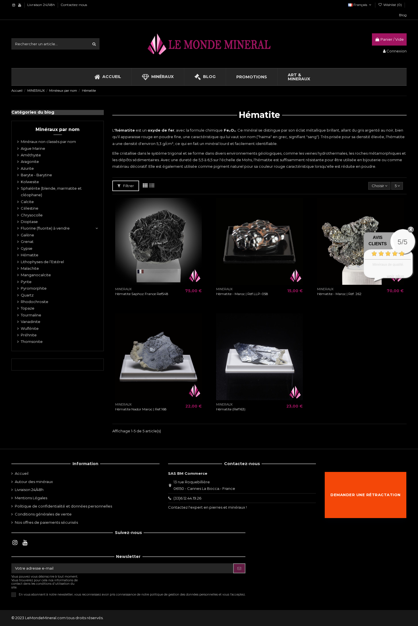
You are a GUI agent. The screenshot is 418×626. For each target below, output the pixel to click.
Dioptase (29, 221)
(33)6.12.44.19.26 (187, 498)
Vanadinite (30, 321)
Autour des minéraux (34, 481)
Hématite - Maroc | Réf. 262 (339, 294)
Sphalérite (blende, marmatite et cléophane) (51, 191)
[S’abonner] (239, 568)
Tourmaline (31, 315)
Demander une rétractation (365, 494)
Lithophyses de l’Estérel (42, 261)
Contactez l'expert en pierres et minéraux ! (207, 507)
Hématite (29, 255)
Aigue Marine (33, 148)
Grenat (27, 241)
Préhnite (29, 335)
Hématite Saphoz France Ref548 (141, 294)
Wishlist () (392, 5)
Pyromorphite (34, 288)
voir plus (395, 276)
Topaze (27, 308)
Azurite (27, 168)
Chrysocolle (32, 215)
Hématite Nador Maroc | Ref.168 (141, 409)
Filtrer (128, 185)
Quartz (27, 295)
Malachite (30, 268)
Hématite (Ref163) (230, 409)
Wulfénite (30, 328)
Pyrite (26, 281)
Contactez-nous (74, 5)
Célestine (29, 208)
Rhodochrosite (34, 301)
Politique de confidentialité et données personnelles (63, 506)
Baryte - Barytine (36, 175)
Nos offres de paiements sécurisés (46, 522)
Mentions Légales (31, 498)
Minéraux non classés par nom (48, 141)
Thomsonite (32, 341)
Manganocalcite (36, 275)
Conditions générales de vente (43, 514)
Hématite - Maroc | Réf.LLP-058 (242, 294)
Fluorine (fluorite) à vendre (45, 228)
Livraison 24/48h (41, 5)
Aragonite (30, 161)
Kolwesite (30, 181)
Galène (27, 235)
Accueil (21, 473)
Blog (403, 15)
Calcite (27, 201)
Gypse (26, 248)
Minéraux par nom (58, 129)
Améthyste (31, 155)
